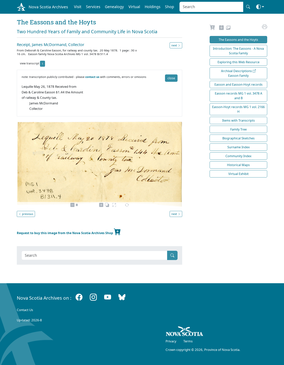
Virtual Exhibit (238, 174)
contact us (92, 77)
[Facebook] (79, 297)
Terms (188, 341)
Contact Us (25, 310)
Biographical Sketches (238, 138)
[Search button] (248, 7)
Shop (169, 6)
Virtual (134, 6)
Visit (77, 6)
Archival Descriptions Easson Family (237, 73)
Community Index (238, 156)
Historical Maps (238, 165)
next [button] (174, 45)
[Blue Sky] (121, 297)
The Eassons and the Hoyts (238, 40)
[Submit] (172, 255)
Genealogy (114, 6)
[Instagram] (93, 297)
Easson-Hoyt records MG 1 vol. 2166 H (238, 109)
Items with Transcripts (238, 120)
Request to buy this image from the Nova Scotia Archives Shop (65, 233)
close (171, 78)
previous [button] (27, 214)
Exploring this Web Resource (238, 62)
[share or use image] (228, 28)
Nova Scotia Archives (48, 6)
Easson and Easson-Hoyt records (238, 84)
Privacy (171, 341)
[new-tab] (221, 28)
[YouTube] (107, 297)
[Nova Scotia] (185, 332)
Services (93, 6)
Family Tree (238, 129)
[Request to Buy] (212, 28)
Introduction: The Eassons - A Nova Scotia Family (238, 50)
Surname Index (238, 147)
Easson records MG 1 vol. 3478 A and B (238, 95)
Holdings (152, 6)
